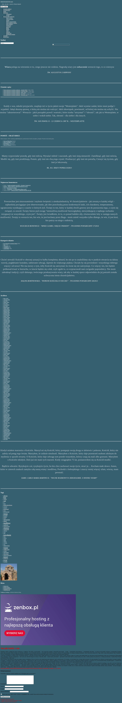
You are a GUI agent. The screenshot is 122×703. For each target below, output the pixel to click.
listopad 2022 (6, 311)
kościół (5, 515)
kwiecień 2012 (6, 410)
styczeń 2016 (6, 356)
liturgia (7, 29)
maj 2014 (5, 379)
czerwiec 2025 (6, 299)
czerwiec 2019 (6, 325)
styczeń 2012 (6, 414)
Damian (5, 186)
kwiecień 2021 (6, 315)
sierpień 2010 (6, 435)
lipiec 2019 (5, 324)
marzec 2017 (6, 339)
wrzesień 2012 (6, 403)
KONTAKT (6, 37)
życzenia (5, 561)
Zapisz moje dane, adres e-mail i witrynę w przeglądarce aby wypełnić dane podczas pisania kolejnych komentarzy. (28, 694)
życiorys (59, 668)
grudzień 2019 (6, 320)
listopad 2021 (6, 313)
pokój (4, 533)
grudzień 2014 (6, 373)
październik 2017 (7, 332)
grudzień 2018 (6, 329)
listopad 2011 (6, 416)
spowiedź (8, 26)
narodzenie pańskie (6, 526)
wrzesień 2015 (6, 362)
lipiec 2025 (5, 298)
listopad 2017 (6, 331)
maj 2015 (5, 367)
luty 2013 (5, 397)
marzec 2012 (6, 411)
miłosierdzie (6, 519)
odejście (5, 530)
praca (4, 536)
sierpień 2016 (6, 348)
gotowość (6, 509)
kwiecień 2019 (6, 326)
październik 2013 (7, 388)
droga (4, 503)
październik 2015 (7, 360)
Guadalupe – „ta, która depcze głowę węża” (17, 189)
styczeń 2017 (6, 341)
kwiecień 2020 (6, 317)
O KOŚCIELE (6, 10)
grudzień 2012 (6, 400)
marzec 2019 (6, 327)
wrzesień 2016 (6, 346)
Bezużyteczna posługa (12, 188)
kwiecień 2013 (6, 395)
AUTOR (5, 35)
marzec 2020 (6, 318)
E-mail (2, 689)
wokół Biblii (6, 248)
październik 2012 (7, 402)
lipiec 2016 (5, 349)
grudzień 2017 (6, 330)
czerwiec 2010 (6, 438)
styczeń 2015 (6, 372)
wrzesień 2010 (6, 434)
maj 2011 (5, 424)
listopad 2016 (6, 344)
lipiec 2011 (5, 421)
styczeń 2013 (6, 398)
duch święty (5, 506)
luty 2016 (5, 355)
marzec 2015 (6, 369)
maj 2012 (5, 408)
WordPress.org (6, 590)
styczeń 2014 (6, 384)
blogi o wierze (9, 18)
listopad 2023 (6, 307)
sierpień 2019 (6, 322)
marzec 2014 (6, 382)
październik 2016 (7, 345)
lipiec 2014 (5, 377)
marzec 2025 (6, 302)
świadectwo (5, 558)
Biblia (7, 28)
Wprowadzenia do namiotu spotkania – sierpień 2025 (15, 90)
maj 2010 (5, 439)
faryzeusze (5, 507)
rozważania (5, 543)
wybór (5, 551)
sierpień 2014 (6, 376)
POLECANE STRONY (8, 16)
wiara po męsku (9, 19)
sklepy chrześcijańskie (11, 21)
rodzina (5, 541)
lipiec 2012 (5, 406)
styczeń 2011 (6, 429)
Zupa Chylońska (7, 142)
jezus (5, 514)
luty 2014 (5, 383)
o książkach (8, 14)
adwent (5, 496)
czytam (7, 15)
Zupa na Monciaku (7, 141)
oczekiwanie (6, 529)
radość (4, 540)
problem (5, 538)
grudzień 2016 (6, 343)
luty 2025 (5, 303)
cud (4, 501)
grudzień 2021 (6, 312)
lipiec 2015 (5, 364)
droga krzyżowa (7, 505)
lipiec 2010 (5, 436)
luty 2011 (5, 428)
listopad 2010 (6, 431)
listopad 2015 (6, 359)
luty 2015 (5, 370)
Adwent (8, 32)
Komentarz (3, 683)
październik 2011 (7, 417)
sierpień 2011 (6, 420)
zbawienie (6, 554)
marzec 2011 (6, 426)
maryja (4, 518)
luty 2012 (5, 412)
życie (5, 560)
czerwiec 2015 (6, 365)
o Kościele (5, 246)
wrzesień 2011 (6, 419)
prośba (4, 539)
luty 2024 (5, 306)
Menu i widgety (4, 6)
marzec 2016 (6, 354)
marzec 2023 (6, 308)
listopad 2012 (6, 401)
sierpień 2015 (6, 363)
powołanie (7, 535)
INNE (4, 11)
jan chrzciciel (6, 512)
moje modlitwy (9, 24)
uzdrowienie (6, 545)
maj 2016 (5, 351)
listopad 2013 (6, 387)
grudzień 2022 (6, 310)
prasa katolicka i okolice (11, 23)
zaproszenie (6, 552)
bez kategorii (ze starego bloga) (10, 243)
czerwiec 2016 (6, 350)
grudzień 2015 (6, 358)
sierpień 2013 (6, 391)
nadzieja (5, 525)
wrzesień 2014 (6, 374)
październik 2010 (7, 433)
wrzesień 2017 (6, 334)
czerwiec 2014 (6, 378)
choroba (5, 499)
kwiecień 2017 (6, 337)
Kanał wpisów (6, 587)
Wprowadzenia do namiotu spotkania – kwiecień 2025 (15, 95)
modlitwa (6, 523)
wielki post (6, 549)
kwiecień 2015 (6, 368)
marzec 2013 (6, 396)
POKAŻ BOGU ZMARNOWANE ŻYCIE (18, 186)
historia (40, 668)
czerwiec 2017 (6, 336)
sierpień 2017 (6, 335)
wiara (7, 30)
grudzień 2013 (6, 386)
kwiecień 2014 (6, 381)
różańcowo (8, 25)
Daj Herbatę (6, 143)
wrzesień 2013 (6, 389)
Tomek (17, 668)
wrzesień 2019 (6, 321)
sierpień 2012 (6, 405)
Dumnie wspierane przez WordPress (9, 701)
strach (4, 544)
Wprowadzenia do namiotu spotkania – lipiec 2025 (14, 92)
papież (4, 532)
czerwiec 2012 (6, 407)
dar (3, 502)
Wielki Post (8, 33)
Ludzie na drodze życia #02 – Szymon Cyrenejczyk (18, 185)
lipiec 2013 (5, 392)
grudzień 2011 (6, 415)
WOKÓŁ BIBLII (7, 9)
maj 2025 (5, 301)
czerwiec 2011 (6, 422)
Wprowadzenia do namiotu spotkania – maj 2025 (14, 93)
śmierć (5, 557)
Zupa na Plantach (7, 145)
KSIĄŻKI (5, 13)
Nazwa (3, 686)
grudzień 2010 (6, 430)
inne (4, 244)
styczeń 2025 (6, 304)
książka (5, 517)
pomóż (7, 20)
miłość (5, 521)
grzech (4, 510)
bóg (4, 498)
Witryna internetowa (5, 691)
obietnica (6, 528)
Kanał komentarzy (7, 588)
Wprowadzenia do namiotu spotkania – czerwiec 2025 (15, 91)
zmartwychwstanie (7, 555)
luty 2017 (5, 340)
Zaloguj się (5, 586)
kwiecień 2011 (6, 425)
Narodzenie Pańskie (10, 34)
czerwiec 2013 (6, 393)
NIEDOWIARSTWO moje (7, 1)
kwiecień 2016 (6, 353)
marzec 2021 (6, 316)
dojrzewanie (35, 668)
